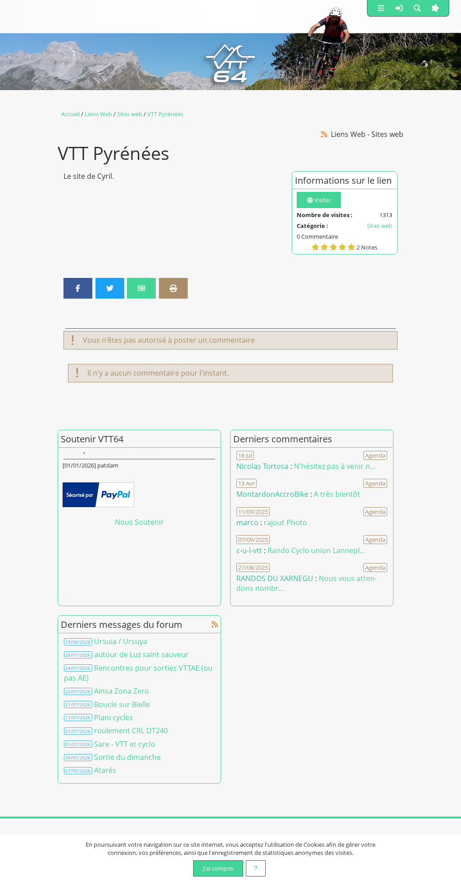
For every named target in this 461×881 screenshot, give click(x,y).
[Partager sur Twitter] (109, 288)
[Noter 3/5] (333, 247)
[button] (381, 8)
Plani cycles (113, 717)
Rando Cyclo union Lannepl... (316, 550)
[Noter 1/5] (315, 247)
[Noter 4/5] (342, 247)
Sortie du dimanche (127, 757)
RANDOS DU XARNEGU (275, 578)
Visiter (322, 200)
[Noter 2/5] (324, 247)
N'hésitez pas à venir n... (334, 466)
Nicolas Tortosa (262, 466)
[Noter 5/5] (351, 247)
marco (247, 522)
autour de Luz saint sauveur (141, 654)
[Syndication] (324, 134)
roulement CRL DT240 (131, 731)
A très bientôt (337, 494)
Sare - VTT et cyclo (124, 744)
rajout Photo (285, 522)
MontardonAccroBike (272, 494)
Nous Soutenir (139, 522)
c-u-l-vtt (249, 550)
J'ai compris (218, 868)
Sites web (379, 226)
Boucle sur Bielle (122, 704)
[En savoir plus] (256, 868)
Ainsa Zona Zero (121, 691)
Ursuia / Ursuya (120, 641)
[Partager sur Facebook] (77, 288)
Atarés (105, 770)
